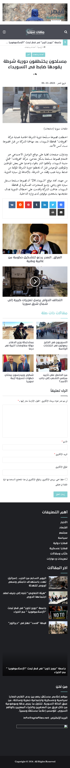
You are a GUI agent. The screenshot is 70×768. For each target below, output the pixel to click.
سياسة (62, 538)
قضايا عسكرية (58, 548)
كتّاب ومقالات (58, 553)
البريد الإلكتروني (60, 454)
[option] (35, 657)
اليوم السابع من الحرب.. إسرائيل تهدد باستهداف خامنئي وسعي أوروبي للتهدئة (27, 582)
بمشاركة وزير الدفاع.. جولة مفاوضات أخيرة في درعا (19, 345)
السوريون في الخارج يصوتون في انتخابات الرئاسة (55, 345)
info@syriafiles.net (36, 718)
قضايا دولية (60, 543)
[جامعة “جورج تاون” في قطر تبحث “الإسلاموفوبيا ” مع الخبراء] (58, 612)
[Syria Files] (35, 32)
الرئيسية (40, 47)
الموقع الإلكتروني (61, 467)
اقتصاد (63, 527)
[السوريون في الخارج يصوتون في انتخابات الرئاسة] (51, 330)
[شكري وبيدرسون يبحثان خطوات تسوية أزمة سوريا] (18, 363)
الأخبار (63, 522)
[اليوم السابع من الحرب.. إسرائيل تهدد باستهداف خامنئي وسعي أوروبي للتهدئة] (58, 582)
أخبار (28, 54)
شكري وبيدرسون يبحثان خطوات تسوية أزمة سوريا (19, 378)
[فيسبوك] (61, 204)
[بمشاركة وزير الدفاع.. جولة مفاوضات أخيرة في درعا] (18, 330)
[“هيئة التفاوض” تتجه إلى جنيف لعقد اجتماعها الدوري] (58, 597)
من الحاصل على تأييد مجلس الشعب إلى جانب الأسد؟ (53, 378)
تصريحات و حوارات (57, 559)
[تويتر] (52, 204)
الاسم (64, 442)
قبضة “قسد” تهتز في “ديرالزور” (27, 623)
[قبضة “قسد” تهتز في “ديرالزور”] (58, 627)
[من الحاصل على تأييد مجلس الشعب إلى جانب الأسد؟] (51, 363)
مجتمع (63, 533)
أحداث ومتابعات (30, 47)
